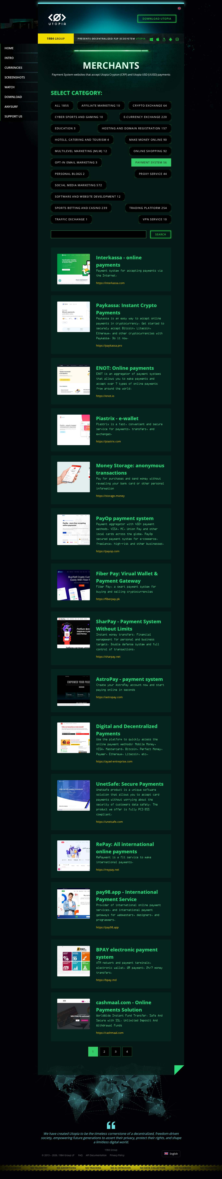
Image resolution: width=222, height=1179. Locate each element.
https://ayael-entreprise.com (114, 761)
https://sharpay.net (108, 656)
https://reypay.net (107, 869)
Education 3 (65, 128)
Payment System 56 (151, 162)
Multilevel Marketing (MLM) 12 (81, 151)
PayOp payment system (125, 518)
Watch (10, 87)
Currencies (13, 68)
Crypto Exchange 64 (150, 105)
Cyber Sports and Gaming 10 (79, 117)
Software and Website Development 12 (88, 196)
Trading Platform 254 (148, 208)
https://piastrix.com (108, 441)
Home (9, 48)
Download (157, 18)
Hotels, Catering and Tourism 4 (82, 140)
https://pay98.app (107, 927)
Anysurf (11, 107)
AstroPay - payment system (129, 679)
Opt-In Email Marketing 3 (76, 162)
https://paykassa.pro (109, 345)
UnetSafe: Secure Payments (129, 783)
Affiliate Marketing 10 (101, 105)
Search (160, 234)
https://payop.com (107, 551)
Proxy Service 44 (153, 174)
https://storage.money (110, 496)
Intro (9, 58)
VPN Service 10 (155, 219)
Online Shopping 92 (150, 151)
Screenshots (15, 77)
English (174, 1153)
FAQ (80, 1155)
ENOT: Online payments (125, 368)
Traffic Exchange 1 (71, 219)
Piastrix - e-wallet (117, 418)
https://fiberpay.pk (108, 599)
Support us (13, 116)
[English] (179, 9)
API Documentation (96, 1155)
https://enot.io (105, 396)
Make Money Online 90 (148, 140)
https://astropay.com (109, 697)
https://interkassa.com (110, 283)
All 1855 (62, 105)
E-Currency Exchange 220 (145, 117)
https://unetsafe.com (109, 822)
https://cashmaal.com (110, 1033)
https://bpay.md (106, 980)
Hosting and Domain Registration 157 (134, 128)
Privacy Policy (117, 1155)
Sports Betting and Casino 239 (81, 208)
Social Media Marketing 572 (78, 185)
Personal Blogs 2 (70, 174)
